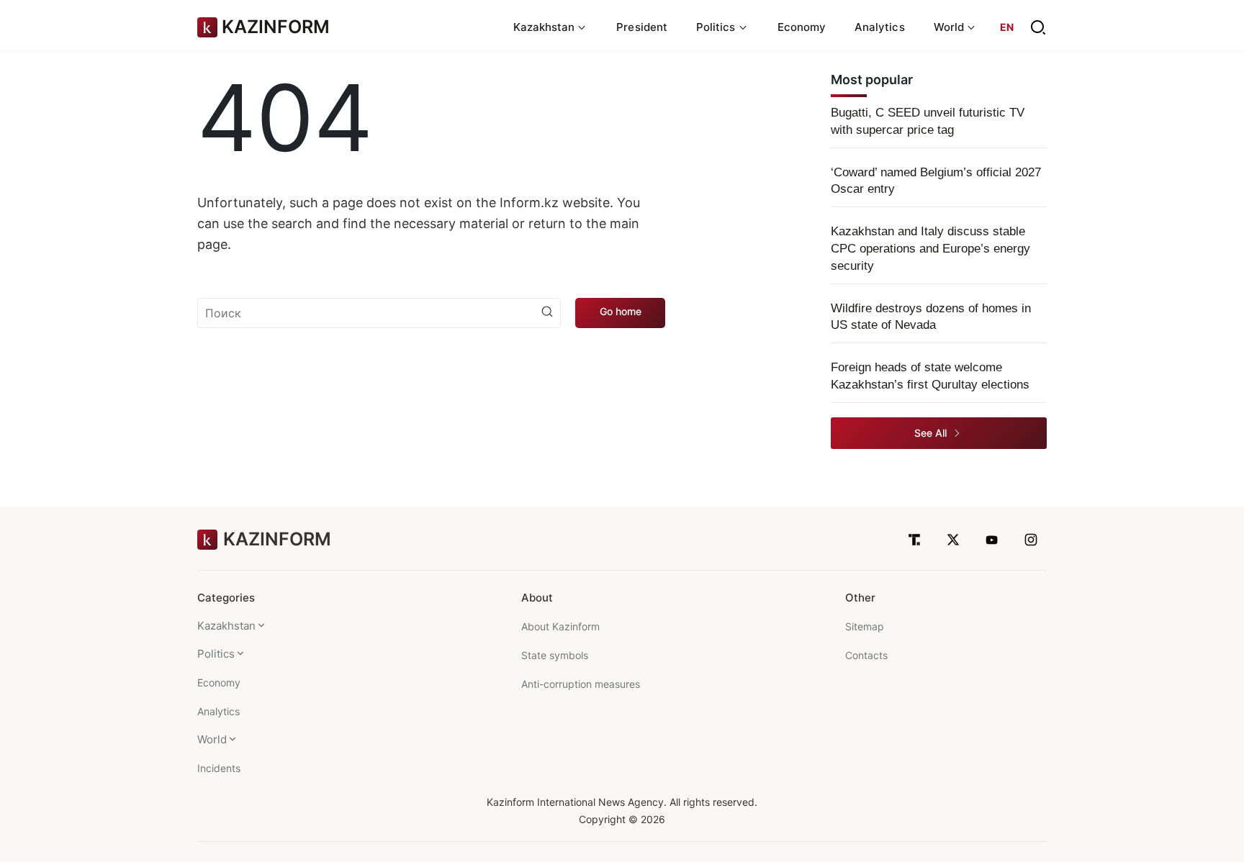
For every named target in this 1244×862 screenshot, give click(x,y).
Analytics (880, 27)
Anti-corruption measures (580, 684)
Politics (216, 654)
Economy (802, 27)
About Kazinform (560, 626)
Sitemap (864, 626)
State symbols (554, 655)
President (641, 27)
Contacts (866, 655)
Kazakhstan (226, 625)
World (212, 739)
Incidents (218, 768)
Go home (620, 311)
